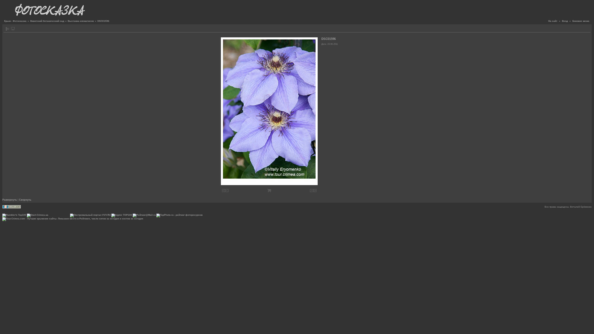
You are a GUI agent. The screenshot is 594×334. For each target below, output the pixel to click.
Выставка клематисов (81, 21)
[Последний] (315, 190)
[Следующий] (311, 190)
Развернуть (9, 199)
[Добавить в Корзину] (269, 190)
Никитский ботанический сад (47, 21)
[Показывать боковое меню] (7, 29)
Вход (565, 21)
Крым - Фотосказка (15, 21)
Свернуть (25, 199)
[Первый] (223, 190)
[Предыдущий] (227, 190)
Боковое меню (580, 21)
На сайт (552, 21)
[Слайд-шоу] (13, 29)
